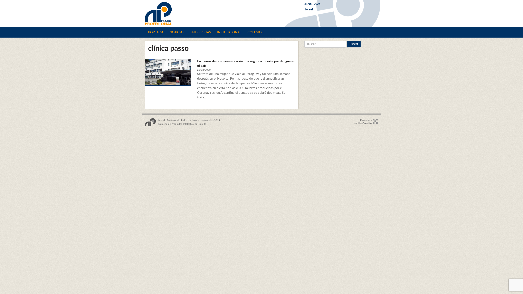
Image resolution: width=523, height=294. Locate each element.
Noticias (177, 32)
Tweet (308, 9)
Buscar (354, 44)
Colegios (255, 32)
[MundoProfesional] (221, 13)
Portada (155, 32)
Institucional (229, 32)
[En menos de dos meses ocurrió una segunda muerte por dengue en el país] (168, 72)
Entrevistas (200, 32)
